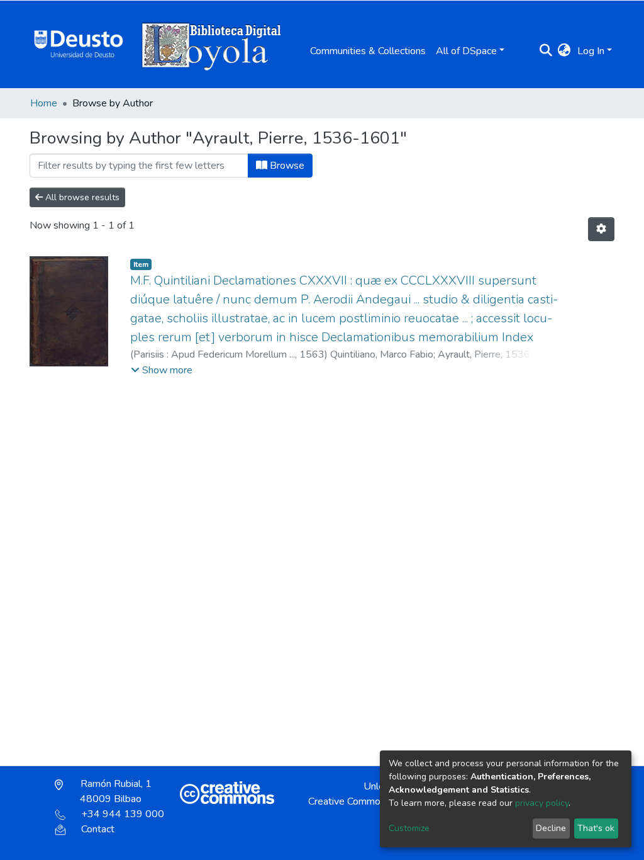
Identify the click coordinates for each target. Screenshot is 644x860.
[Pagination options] (601, 229)
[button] (564, 51)
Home (43, 103)
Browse (285, 166)
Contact (97, 829)
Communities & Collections (368, 51)
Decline (551, 828)
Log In (590, 51)
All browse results (81, 197)
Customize (409, 828)
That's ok (595, 828)
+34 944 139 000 (122, 814)
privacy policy (542, 803)
